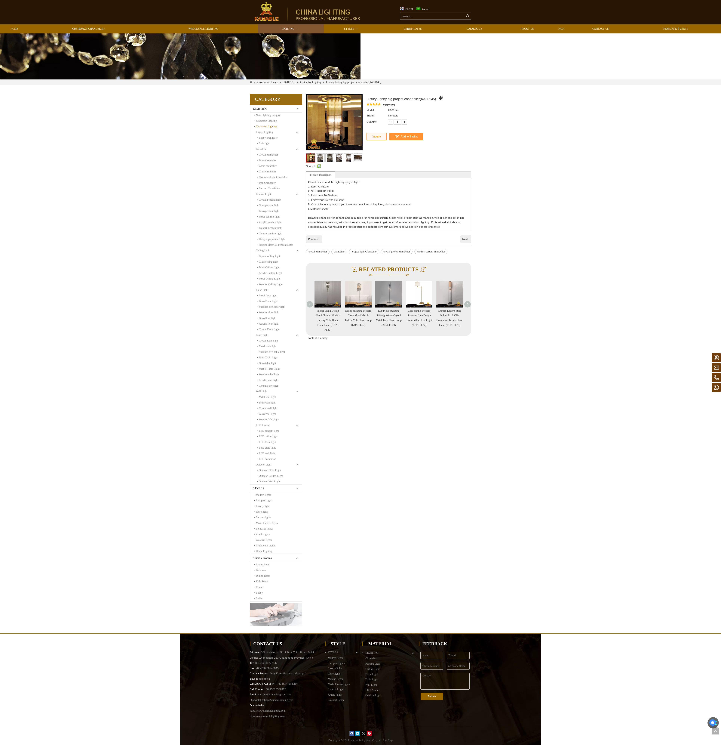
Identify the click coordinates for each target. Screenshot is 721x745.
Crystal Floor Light (269, 329)
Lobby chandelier (268, 137)
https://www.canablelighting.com (267, 716)
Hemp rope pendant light (272, 239)
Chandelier (261, 149)
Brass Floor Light (268, 301)
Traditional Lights (265, 545)
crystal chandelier (317, 251)
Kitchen (260, 587)
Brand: (370, 115)
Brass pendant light (269, 211)
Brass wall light (267, 402)
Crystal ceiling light (269, 256)
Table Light (262, 335)
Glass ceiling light (268, 261)
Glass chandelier (267, 171)
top (715, 730)
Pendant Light (263, 194)
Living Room (263, 564)
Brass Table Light (268, 357)
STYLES (258, 488)
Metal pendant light (269, 216)
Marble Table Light (269, 368)
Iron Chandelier (267, 182)
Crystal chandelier (268, 154)
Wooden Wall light (269, 419)
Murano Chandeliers (269, 188)
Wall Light (261, 391)
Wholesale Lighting (266, 120)
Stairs (259, 598)
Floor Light (262, 290)
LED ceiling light (268, 436)
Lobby (259, 592)
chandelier (339, 251)
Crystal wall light (268, 408)
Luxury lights (263, 506)
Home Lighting (264, 551)
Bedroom (261, 570)
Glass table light (267, 363)
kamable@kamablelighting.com (274, 694)
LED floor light (267, 442)
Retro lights (262, 511)
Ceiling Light (263, 250)
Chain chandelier (268, 166)
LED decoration (267, 459)
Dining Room (263, 575)
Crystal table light (268, 340)
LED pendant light (269, 430)
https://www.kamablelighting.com (268, 710)
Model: (371, 110)
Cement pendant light (270, 233)
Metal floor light (268, 295)
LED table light (267, 447)
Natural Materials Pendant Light (276, 244)
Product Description (320, 174)
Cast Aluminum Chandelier (273, 177)
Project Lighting (264, 132)
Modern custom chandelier (431, 251)
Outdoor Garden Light (271, 476)
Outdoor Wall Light (269, 481)
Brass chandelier (267, 160)
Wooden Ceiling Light (271, 284)
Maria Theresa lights (267, 523)
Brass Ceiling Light (269, 267)
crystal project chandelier (396, 251)
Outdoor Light (263, 464)
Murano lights (263, 517)
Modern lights (263, 494)
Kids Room (262, 581)
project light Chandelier (364, 251)
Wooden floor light (269, 312)
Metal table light (267, 346)
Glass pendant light (269, 205)
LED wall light (267, 453)
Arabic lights (263, 534)
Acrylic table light (268, 380)
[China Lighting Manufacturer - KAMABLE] (267, 11)
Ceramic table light (269, 385)
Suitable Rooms (262, 558)
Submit (432, 696)
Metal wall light (267, 397)
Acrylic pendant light (270, 222)
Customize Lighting (266, 126)
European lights (264, 500)
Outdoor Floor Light (270, 470)
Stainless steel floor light (272, 306)
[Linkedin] (357, 733)
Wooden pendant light (270, 228)
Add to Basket (409, 136)
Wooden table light (269, 374)
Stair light (264, 143)
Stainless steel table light (272, 352)
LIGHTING (260, 108)
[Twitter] (363, 733)
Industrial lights (264, 528)
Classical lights (264, 540)
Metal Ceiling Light (269, 278)
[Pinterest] (369, 733)
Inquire (376, 136)
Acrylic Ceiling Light (270, 273)
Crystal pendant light (270, 199)
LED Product (263, 425)
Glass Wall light (267, 414)
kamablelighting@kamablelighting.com (272, 700)
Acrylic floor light (268, 323)
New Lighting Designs (268, 115)
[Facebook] (351, 733)
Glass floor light (267, 318)
